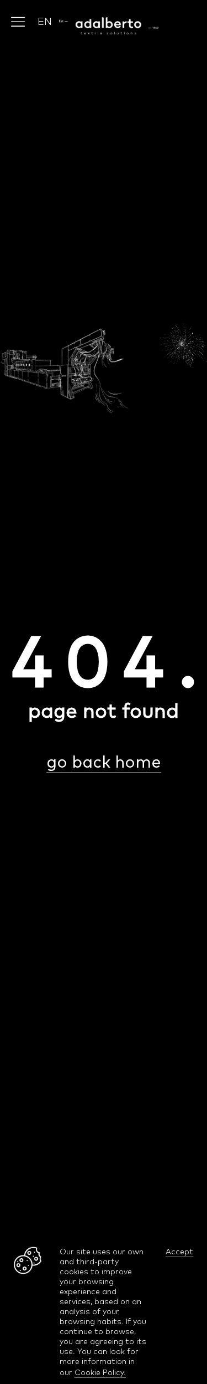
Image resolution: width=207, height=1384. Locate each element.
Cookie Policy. (100, 1372)
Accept (179, 1252)
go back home (103, 761)
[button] (44, 22)
